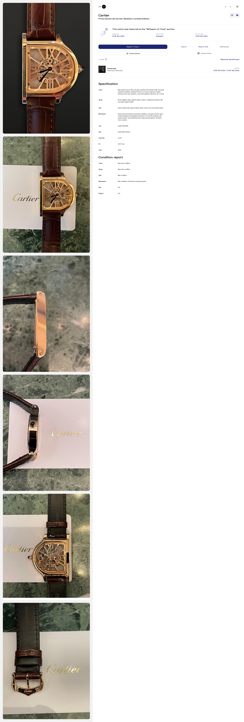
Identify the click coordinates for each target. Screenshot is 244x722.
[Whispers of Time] (237, 7)
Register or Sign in (133, 47)
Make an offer (203, 47)
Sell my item (224, 47)
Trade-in (184, 47)
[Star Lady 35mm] (231, 7)
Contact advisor (134, 53)
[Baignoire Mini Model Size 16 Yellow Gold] (225, 7)
